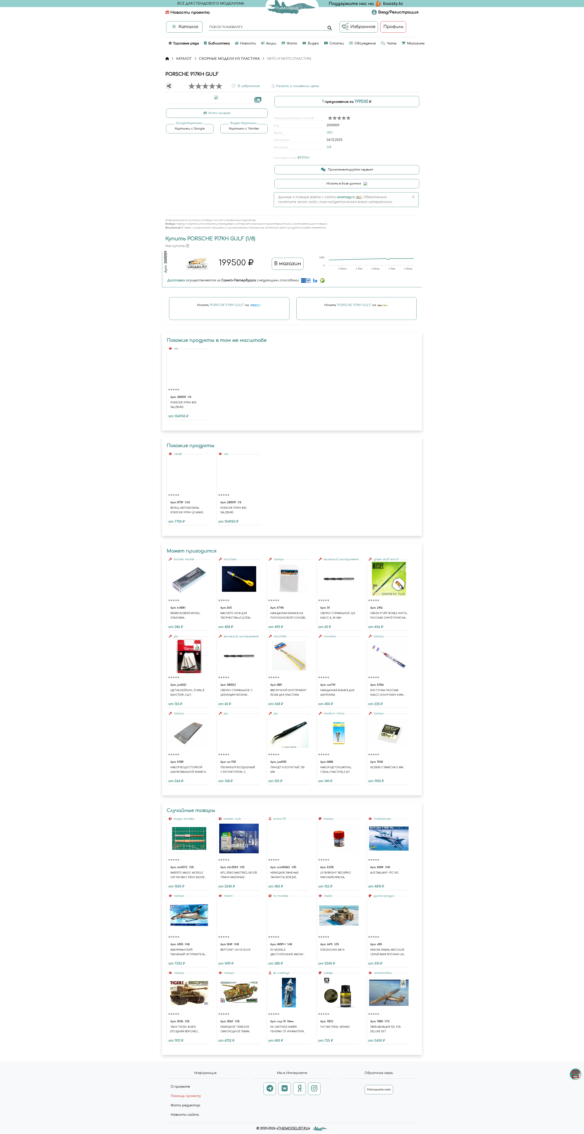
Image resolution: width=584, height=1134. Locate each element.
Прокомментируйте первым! (350, 169)
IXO (330, 132)
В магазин (287, 263)
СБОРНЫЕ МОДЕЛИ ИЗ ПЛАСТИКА (229, 58)
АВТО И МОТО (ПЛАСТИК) (289, 58)
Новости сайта (185, 1114)
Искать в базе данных (344, 183)
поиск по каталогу (226, 27)
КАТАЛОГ (184, 58)
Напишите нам (379, 1089)
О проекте (180, 1086)
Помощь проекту (186, 1096)
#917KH (303, 157)
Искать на (223, 305)
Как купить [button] (175, 246)
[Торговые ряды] (575, 1074)
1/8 (329, 147)
